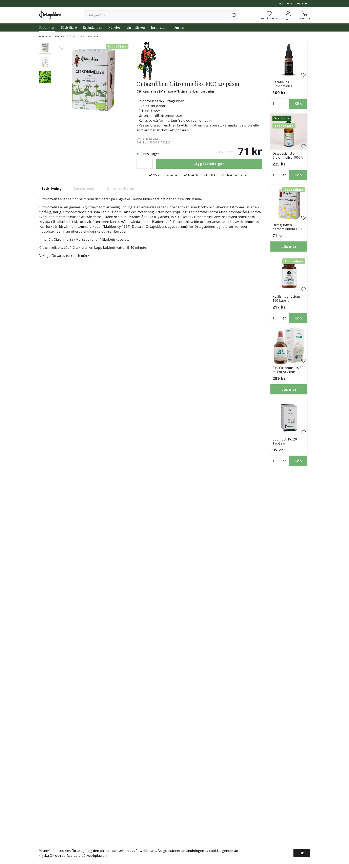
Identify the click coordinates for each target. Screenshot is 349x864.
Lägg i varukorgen (208, 163)
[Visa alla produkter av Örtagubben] (147, 60)
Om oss (178, 27)
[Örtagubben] (50, 15)
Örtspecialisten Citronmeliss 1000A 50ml (287, 157)
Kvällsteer (93, 36)
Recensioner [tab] (84, 188)
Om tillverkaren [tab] (120, 188)
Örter (73, 36)
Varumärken (135, 27)
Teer (82, 36)
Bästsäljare (69, 27)
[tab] (45, 47)
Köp (298, 103)
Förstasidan (45, 36)
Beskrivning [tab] (51, 188)
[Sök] (233, 15)
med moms (303, 3)
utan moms (285, 3)
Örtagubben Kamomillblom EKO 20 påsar (287, 229)
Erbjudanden (92, 27)
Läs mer (288, 246)
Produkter (47, 27)
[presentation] (45, 48)
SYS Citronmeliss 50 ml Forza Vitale (287, 370)
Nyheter (114, 27)
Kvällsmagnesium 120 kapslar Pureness (286, 300)
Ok (302, 853)
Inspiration (159, 27)
